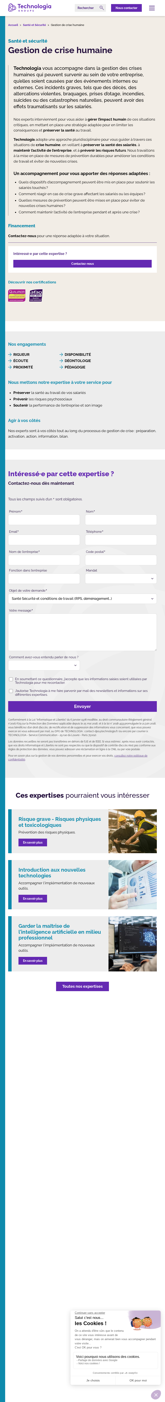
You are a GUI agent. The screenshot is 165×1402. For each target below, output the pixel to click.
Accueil (13, 25)
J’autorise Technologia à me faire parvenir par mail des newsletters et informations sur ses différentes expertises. (81, 692)
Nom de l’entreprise (24, 551)
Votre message (21, 610)
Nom (90, 511)
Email (14, 531)
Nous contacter (126, 8)
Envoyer (82, 706)
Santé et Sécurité (34, 25)
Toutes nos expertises (82, 986)
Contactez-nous (82, 263)
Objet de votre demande (28, 590)
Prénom (16, 511)
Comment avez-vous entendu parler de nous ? (43, 657)
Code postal (95, 551)
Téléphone (95, 531)
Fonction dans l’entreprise (28, 570)
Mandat (91, 570)
